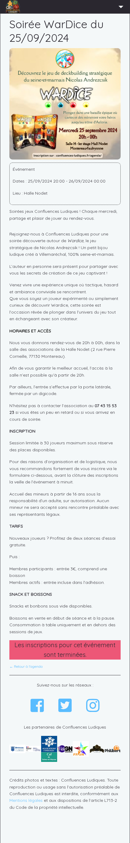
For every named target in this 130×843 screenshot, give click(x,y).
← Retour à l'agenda (26, 666)
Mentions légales (26, 800)
